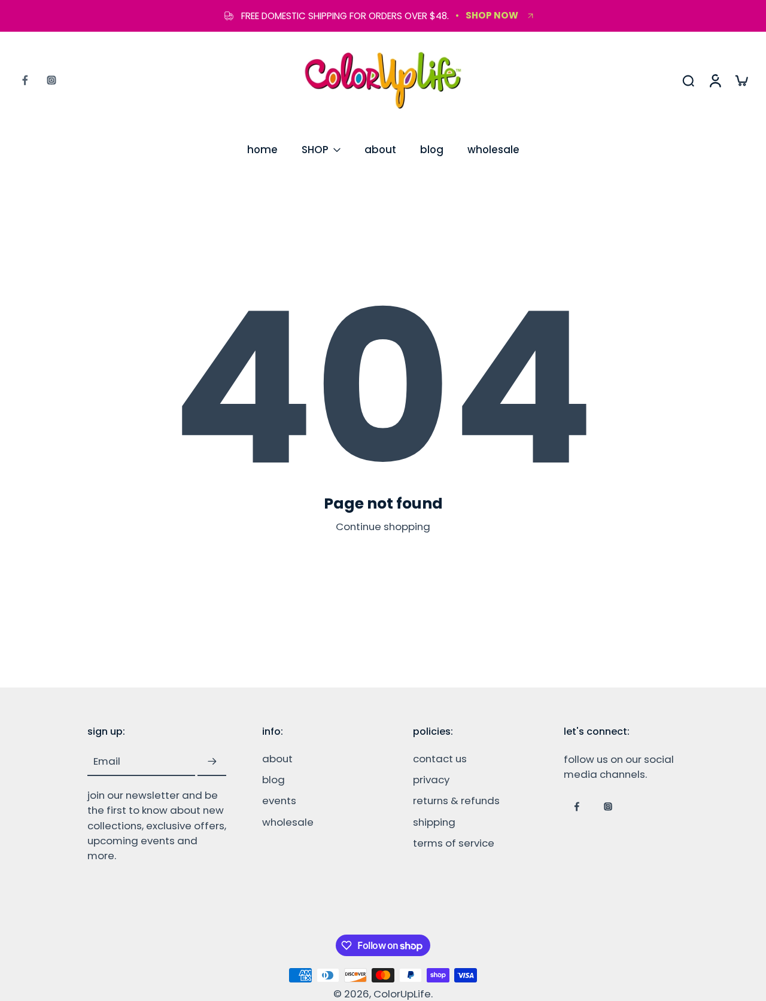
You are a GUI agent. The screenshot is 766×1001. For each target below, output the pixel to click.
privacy (431, 780)
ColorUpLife (402, 994)
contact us (440, 759)
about (380, 149)
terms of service (453, 843)
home (262, 149)
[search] (688, 80)
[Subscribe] (211, 761)
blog (431, 149)
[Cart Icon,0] (741, 80)
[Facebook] (25, 80)
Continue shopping (383, 526)
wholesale (493, 149)
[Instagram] (51, 80)
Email (106, 761)
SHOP (315, 149)
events (279, 801)
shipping (434, 822)
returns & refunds (456, 801)
